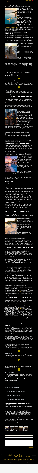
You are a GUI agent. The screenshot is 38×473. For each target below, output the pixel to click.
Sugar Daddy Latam (20, 308)
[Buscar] (36, 454)
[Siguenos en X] (1, 454)
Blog (1, 453)
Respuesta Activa (15, 455)
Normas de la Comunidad (32, 459)
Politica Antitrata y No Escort (15, 460)
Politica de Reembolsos (22, 459)
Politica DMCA (24, 460)
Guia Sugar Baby (9, 454)
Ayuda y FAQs (21, 453)
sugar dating (12, 152)
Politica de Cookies (15, 459)
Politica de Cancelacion (27, 459)
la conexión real (19, 291)
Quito (25, 125)
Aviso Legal (19, 459)
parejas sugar (18, 395)
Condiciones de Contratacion (6, 459)
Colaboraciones (28, 456)
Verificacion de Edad (20, 460)
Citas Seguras (21, 454)
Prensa (32, 453)
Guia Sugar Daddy (9, 455)
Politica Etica (15, 456)
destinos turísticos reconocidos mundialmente (12, 27)
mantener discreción (22, 373)
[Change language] (32, 0)
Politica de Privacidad (11, 459)
